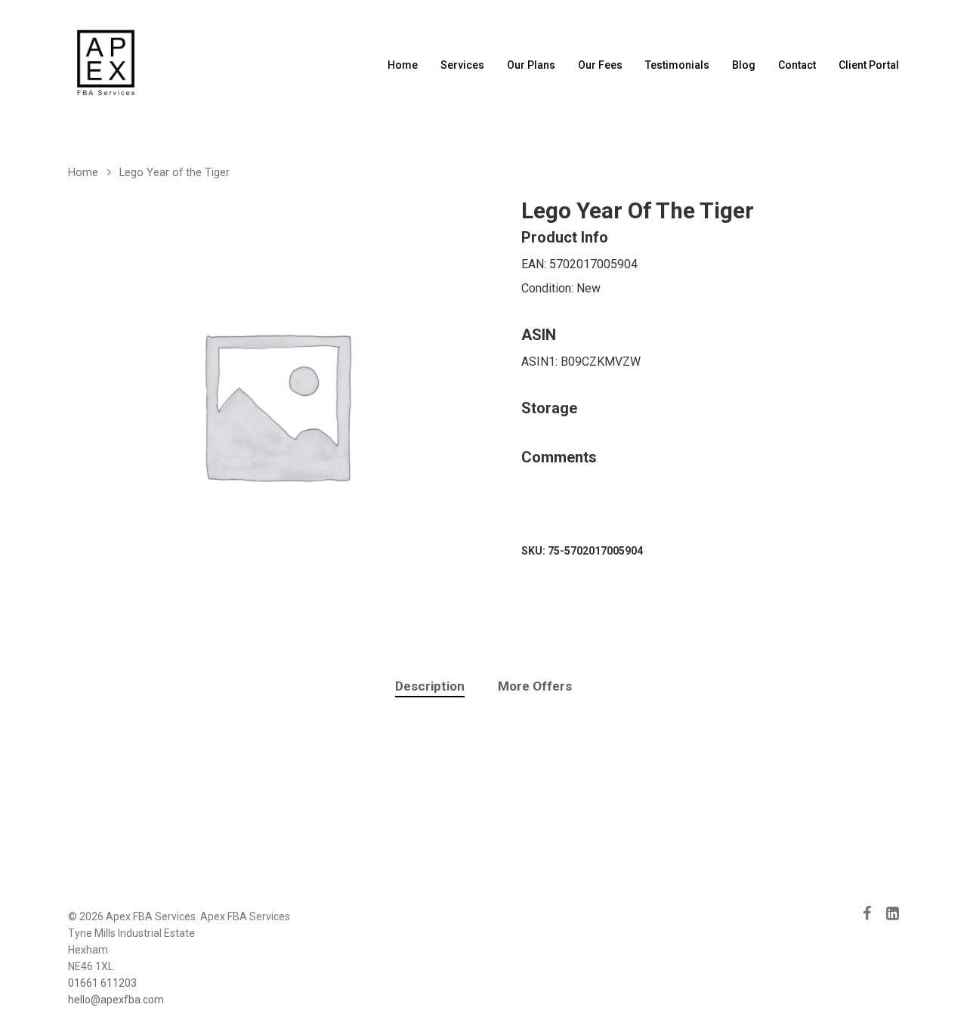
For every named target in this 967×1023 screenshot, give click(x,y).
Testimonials (677, 65)
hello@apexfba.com (116, 1000)
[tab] (430, 686)
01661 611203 (102, 983)
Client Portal (869, 65)
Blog (743, 65)
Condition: (548, 288)
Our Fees (600, 65)
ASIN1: (541, 361)
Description (430, 686)
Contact (797, 65)
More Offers (535, 686)
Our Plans (531, 65)
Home (403, 65)
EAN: (535, 264)
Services (462, 65)
